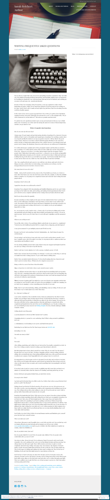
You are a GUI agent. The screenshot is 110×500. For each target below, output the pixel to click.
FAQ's (38, 465)
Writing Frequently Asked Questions (37, 45)
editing (34, 465)
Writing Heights (40, 305)
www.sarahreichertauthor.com (23, 426)
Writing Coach (82, 6)
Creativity (21, 465)
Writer (46, 467)
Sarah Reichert (30, 467)
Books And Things (62, 6)
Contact (93, 6)
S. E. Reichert (22, 467)
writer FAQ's (51, 467)
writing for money (40, 469)
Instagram (22, 487)
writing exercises (30, 469)
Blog (72, 6)
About (51, 6)
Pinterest (19, 487)
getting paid (43, 465)
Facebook (15, 487)
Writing (26, 465)
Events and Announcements (86, 10)
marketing (49, 465)
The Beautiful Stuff (39, 467)
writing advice (22, 469)
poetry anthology (57, 465)
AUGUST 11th (51, 327)
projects (16, 467)
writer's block (58, 467)
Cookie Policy (31, 497)
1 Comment (48, 469)
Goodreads (25, 487)
